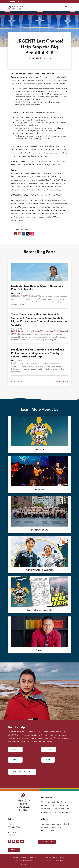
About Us (39, 449)
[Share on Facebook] (23, 234)
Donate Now (11, 1)
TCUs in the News (46, 331)
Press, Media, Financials (39, 610)
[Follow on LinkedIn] (17, 841)
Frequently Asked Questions (39, 569)
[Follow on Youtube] (22, 841)
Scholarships (47, 842)
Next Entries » (62, 381)
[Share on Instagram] (32, 234)
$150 (15, 760)
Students (36, 331)
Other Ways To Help (22, 772)
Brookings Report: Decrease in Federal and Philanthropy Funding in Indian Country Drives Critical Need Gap (37, 353)
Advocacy (42, 58)
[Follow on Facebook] (9, 841)
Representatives (61, 161)
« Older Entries (17, 381)
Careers (39, 650)
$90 (48, 760)
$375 (48, 749)
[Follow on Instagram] (13, 841)
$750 (15, 749)
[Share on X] (28, 234)
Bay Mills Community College (21, 331)
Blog (50, 58)
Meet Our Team (39, 529)
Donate (14, 850)
